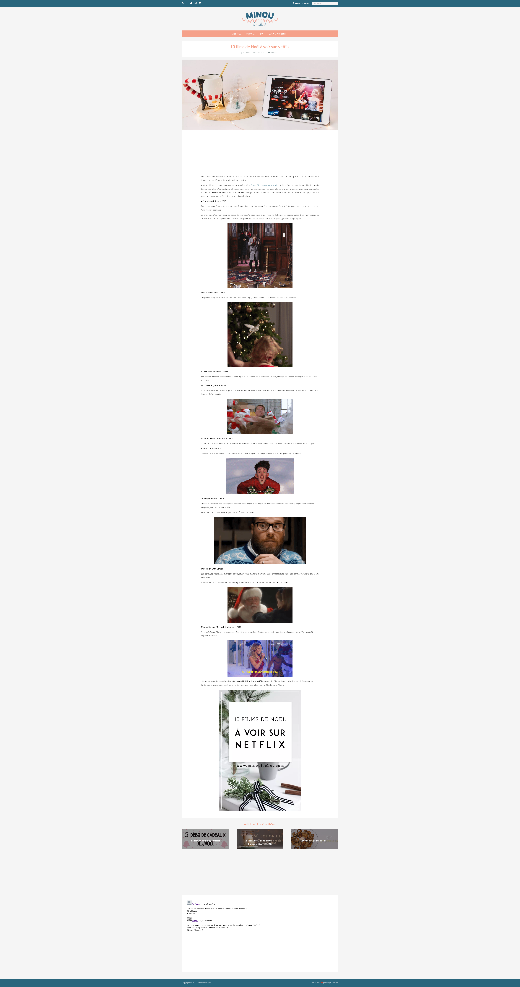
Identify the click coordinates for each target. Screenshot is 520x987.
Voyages (250, 34)
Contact (306, 3)
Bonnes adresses (278, 34)
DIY (261, 34)
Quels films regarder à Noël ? (264, 185)
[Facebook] (187, 3)
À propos (296, 3)
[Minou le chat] (260, 27)
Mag (328, 983)
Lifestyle (236, 34)
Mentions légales (205, 983)
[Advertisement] (260, 153)
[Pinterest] (200, 3)
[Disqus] (260, 933)
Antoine (335, 983)
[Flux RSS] (183, 3)
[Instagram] (196, 3)
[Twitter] (191, 3)
